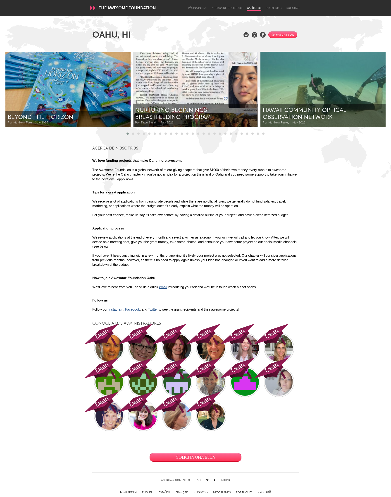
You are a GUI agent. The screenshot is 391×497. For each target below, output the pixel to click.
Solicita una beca (282, 34)
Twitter (153, 309)
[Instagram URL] (254, 35)
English (147, 492)
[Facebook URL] (263, 35)
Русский (264, 492)
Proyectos (274, 8)
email (163, 287)
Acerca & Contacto (175, 480)
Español (164, 492)
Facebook (132, 309)
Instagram (115, 309)
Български (128, 492)
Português (244, 492)
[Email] (246, 35)
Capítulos (254, 8)
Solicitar (293, 8)
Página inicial (197, 8)
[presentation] (372, 89)
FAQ (198, 480)
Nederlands (222, 492)
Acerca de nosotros (227, 8)
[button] (127, 133)
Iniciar (225, 480)
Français (182, 492)
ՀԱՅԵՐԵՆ (201, 492)
